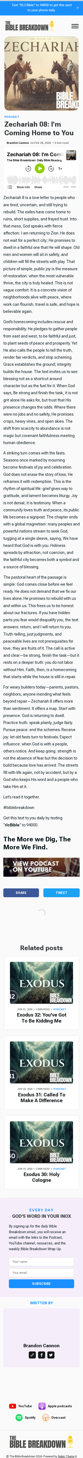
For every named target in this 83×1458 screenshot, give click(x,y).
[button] (75, 26)
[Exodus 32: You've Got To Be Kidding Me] (41, 983)
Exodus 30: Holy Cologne (41, 1177)
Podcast (11, 116)
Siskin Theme (66, 1456)
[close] (77, 7)
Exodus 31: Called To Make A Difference (41, 1097)
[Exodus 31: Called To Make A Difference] (41, 1062)
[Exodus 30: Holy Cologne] (41, 1142)
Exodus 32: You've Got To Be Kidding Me (41, 1017)
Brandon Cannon (18, 142)
